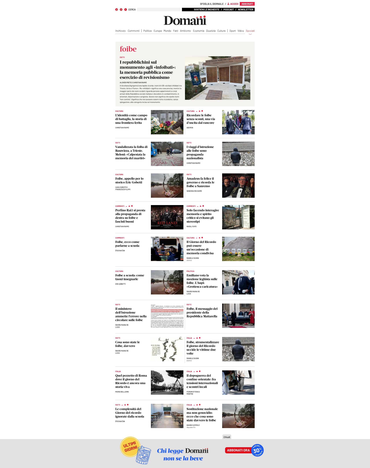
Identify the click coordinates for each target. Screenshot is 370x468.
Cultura (221, 30)
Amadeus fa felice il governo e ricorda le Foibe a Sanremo (200, 182)
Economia (198, 30)
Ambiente (185, 30)
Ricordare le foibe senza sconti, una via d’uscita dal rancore (201, 119)
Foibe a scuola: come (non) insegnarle (129, 277)
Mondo (167, 30)
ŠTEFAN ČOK (120, 250)
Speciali (250, 30)
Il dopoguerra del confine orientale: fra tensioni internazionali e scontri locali (202, 381)
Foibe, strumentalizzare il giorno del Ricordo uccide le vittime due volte (203, 347)
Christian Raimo (122, 128)
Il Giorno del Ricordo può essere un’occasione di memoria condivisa (201, 247)
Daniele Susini (193, 258)
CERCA (132, 9)
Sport (233, 30)
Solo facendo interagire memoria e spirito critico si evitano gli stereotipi (203, 215)
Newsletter (245, 9)
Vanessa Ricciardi (194, 191)
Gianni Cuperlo (193, 425)
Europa (158, 30)
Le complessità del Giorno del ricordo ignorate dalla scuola (129, 412)
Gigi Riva (190, 128)
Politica (147, 30)
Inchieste (120, 30)
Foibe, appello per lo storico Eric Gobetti (129, 180)
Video (241, 30)
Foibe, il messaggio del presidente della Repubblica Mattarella (202, 312)
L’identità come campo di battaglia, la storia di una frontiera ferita (131, 119)
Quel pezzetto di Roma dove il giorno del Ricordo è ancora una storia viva (131, 381)
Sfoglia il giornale (212, 3)
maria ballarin (122, 392)
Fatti (175, 30)
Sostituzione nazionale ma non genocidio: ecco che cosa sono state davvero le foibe (202, 414)
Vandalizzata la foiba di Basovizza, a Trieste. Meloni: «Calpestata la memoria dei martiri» (131, 152)
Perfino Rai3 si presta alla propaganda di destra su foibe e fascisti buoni (130, 215)
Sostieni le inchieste (206, 9)
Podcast (228, 9)
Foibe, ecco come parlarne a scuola (127, 243)
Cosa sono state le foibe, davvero (127, 344)
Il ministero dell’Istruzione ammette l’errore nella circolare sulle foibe (131, 314)
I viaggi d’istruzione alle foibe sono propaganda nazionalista (200, 152)
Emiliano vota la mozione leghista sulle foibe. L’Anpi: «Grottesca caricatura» (202, 280)
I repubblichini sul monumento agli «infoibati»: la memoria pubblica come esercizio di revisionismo (148, 69)
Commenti (133, 30)
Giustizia (210, 30)
